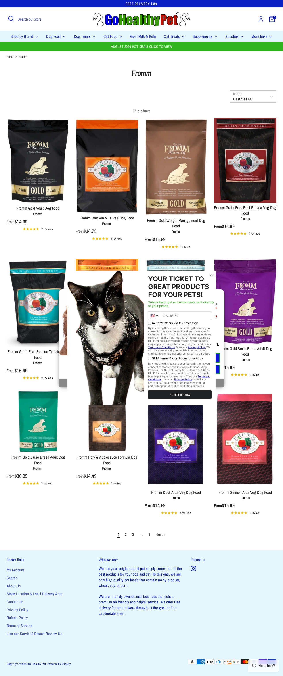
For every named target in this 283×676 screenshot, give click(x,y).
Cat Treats (172, 36)
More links (259, 36)
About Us (14, 586)
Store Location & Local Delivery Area (35, 594)
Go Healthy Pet (37, 664)
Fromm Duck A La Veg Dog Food (176, 492)
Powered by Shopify (59, 664)
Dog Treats (83, 36)
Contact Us (15, 602)
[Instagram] (193, 568)
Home (10, 57)
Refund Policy (17, 617)
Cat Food (110, 36)
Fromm (23, 57)
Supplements (203, 36)
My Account (15, 570)
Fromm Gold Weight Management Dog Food (176, 223)
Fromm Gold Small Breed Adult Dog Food (245, 351)
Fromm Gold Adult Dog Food (37, 208)
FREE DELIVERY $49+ (141, 3)
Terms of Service (19, 625)
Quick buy (38, 196)
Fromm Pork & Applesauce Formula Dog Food (106, 459)
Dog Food (54, 36)
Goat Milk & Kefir (143, 36)
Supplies (232, 36)
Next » (160, 534)
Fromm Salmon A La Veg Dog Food (245, 492)
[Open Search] (11, 18)
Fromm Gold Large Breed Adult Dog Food (38, 459)
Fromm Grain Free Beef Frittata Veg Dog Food (245, 210)
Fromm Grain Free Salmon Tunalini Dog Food (38, 354)
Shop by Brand (22, 36)
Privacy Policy (17, 610)
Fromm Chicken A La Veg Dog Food (107, 218)
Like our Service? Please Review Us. (35, 633)
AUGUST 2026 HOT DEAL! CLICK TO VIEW (141, 46)
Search (12, 578)
